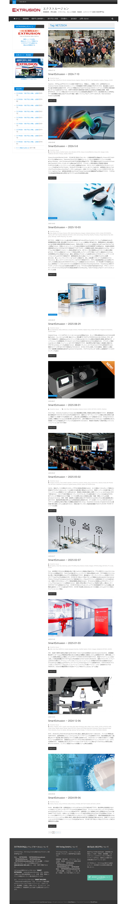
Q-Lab (111, 566)
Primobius (96, 235)
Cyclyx (92, 726)
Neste (69, 728)
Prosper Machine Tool (105, 235)
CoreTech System (64, 152)
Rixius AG (59, 730)
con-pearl (70, 329)
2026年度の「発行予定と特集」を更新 (27, 93)
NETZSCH (88, 80)
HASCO (89, 409)
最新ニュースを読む (29, 39)
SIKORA (99, 409)
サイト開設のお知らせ (22, 148)
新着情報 (26, 18)
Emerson (65, 233)
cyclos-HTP (70, 566)
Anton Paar (52, 80)
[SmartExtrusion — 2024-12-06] (81, 695)
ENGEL (97, 726)
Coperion (78, 80)
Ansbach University (54, 482)
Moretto (57, 728)
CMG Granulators (73, 409)
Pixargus (106, 80)
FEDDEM (80, 329)
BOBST (65, 482)
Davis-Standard (72, 152)
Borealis (55, 233)
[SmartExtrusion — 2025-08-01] (81, 379)
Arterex (60, 329)
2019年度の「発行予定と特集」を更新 (27, 135)
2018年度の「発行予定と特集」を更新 (27, 142)
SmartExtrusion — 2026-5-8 (63, 146)
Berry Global (88, 726)
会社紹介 (74, 18)
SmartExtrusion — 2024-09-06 (64, 797)
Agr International (54, 329)
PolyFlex (92, 235)
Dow (78, 566)
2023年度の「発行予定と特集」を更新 (27, 111)
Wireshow (104, 409)
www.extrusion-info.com (31, 872)
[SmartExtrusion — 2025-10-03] (81, 202)
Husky (60, 803)
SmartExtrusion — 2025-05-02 (64, 476)
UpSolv (83, 484)
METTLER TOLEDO (57, 235)
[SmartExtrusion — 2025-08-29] (81, 298)
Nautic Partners (63, 728)
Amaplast (56, 726)
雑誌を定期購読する (29, 45)
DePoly (75, 566)
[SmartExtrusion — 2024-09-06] (81, 772)
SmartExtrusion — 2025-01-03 (64, 643)
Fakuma (56, 803)
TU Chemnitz (88, 730)
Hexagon (103, 152)
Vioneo (70, 236)
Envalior (86, 566)
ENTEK (78, 152)
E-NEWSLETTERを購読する (29, 43)
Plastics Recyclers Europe (105, 728)
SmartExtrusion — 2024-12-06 (64, 720)
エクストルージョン (56, 8)
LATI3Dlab (77, 803)
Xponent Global (52, 331)
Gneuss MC (97, 152)
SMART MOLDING (40, 879)
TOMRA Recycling (61, 236)
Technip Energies (80, 730)
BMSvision (65, 329)
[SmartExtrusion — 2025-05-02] (81, 451)
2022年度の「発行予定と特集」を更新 (27, 117)
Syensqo (74, 730)
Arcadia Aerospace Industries (71, 649)
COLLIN (64, 80)
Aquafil (64, 726)
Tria (67, 236)
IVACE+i (97, 233)
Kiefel (109, 726)
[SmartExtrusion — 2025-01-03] (80, 617)
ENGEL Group (87, 482)
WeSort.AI (70, 153)
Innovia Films (94, 482)
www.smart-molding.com (23, 881)
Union (93, 730)
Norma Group (80, 235)
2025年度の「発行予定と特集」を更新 (27, 99)
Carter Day (64, 566)
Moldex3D (50, 153)
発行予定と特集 (53, 18)
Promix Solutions (52, 730)
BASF (74, 726)
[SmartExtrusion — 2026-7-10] (81, 49)
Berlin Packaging (80, 726)
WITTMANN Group (90, 484)
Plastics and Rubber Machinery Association (87, 728)
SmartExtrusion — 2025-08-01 (64, 405)
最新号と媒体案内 (37, 18)
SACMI (111, 80)
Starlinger (54, 236)
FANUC (89, 649)
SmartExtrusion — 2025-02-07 (64, 560)
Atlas (51, 233)
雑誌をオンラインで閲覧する (29, 41)
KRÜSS (73, 803)
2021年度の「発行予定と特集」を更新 (27, 123)
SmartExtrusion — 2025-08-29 (64, 323)
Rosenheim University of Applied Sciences (66, 484)
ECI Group (59, 233)
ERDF (69, 233)
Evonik (85, 409)
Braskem (69, 482)
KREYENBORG (107, 233)
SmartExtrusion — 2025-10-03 (64, 227)
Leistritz (50, 235)
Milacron (83, 80)
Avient (61, 482)
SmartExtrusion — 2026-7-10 (63, 74)
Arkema (57, 152)
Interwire (100, 482)
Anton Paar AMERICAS (58, 649)
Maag (100, 566)
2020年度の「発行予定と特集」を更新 (27, 129)
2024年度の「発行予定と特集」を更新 (27, 105)
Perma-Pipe (86, 235)
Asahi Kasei (69, 726)
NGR (75, 235)
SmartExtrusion (53, 65)
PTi (109, 566)
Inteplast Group (87, 329)
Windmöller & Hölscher (101, 730)
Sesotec (66, 153)
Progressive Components (106, 329)
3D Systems (53, 566)
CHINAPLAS (59, 80)
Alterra (51, 726)
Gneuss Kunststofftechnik (87, 152)
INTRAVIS (96, 566)
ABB (51, 649)
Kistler (106, 152)
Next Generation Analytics (97, 80)
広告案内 (64, 18)
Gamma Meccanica (75, 233)
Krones (53, 728)
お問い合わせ (84, 18)
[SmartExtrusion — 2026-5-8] (81, 122)
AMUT (60, 726)
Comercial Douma (71, 80)
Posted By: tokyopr (54, 78)
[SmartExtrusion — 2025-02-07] (81, 534)
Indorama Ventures (90, 233)
